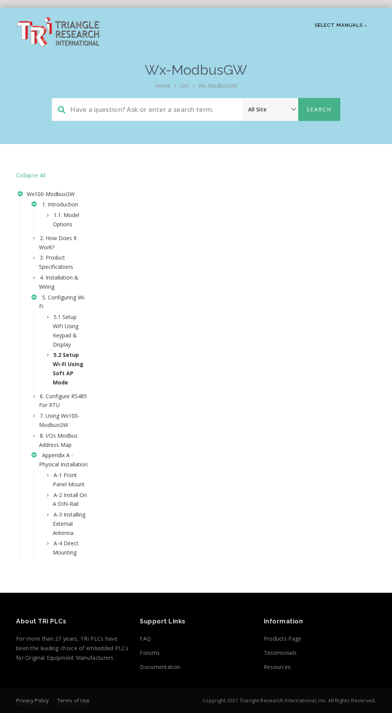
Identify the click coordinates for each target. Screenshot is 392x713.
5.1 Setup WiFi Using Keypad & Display (65, 330)
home (162, 85)
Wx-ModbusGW (217, 85)
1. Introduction (58, 204)
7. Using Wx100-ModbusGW (59, 420)
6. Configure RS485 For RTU (63, 400)
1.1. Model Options (66, 219)
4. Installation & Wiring (58, 282)
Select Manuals (340, 25)
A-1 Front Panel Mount (69, 479)
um (184, 85)
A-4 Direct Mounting (65, 548)
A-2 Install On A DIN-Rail (70, 499)
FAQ (145, 638)
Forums (150, 652)
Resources (277, 666)
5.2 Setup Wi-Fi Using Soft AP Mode (68, 368)
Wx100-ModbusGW (50, 194)
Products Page (283, 638)
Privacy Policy (32, 700)
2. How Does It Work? (58, 242)
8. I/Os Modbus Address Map (58, 440)
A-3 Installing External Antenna (69, 523)
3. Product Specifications (56, 262)
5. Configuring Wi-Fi (62, 302)
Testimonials (280, 652)
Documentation (160, 666)
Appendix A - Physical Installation (63, 459)
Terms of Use (73, 700)
